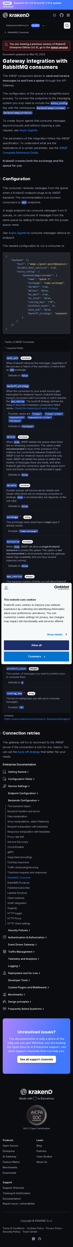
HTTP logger (14, 913)
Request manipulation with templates (27, 826)
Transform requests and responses (27, 872)
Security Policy (11, 1231)
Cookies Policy (35, 1228)
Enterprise (9, 1151)
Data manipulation (17, 816)
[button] (36, 772)
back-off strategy (29, 752)
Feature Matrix (11, 1161)
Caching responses (18, 862)
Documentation (12, 1198)
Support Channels (13, 1187)
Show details (54, 634)
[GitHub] (39, 1238)
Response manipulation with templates (28, 831)
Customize (34, 656)
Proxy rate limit (15, 836)
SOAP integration (16, 903)
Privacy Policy (54, 1228)
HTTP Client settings (18, 923)
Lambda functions (17, 892)
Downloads (9, 1172)
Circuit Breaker (15, 846)
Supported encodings (19, 857)
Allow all (36, 645)
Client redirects (15, 897)
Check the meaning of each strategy (36, 408)
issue (14, 1203)
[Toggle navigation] (68, 15)
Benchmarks (10, 1167)
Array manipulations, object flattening (28, 821)
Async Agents (28, 130)
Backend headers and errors (23, 811)
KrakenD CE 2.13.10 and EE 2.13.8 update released (32, 5)
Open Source (10, 1145)
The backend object (19, 806)
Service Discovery (17, 841)
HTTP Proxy (14, 918)
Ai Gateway (9, 1156)
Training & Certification (16, 1193)
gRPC (10, 852)
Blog (39, 1145)
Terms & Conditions (13, 1228)
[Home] (16, 15)
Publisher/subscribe (18, 887)
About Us (41, 1161)
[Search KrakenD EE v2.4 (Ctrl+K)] (67, 25)
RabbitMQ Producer (18, 882)
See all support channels (36, 1059)
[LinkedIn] (33, 1238)
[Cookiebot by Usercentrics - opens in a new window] (54, 587)
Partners (41, 1151)
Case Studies (44, 1156)
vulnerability (27, 1203)
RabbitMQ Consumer (18, 32)
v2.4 (22, 25)
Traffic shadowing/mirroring (22, 867)
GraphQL (12, 908)
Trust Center (30, 1231)
